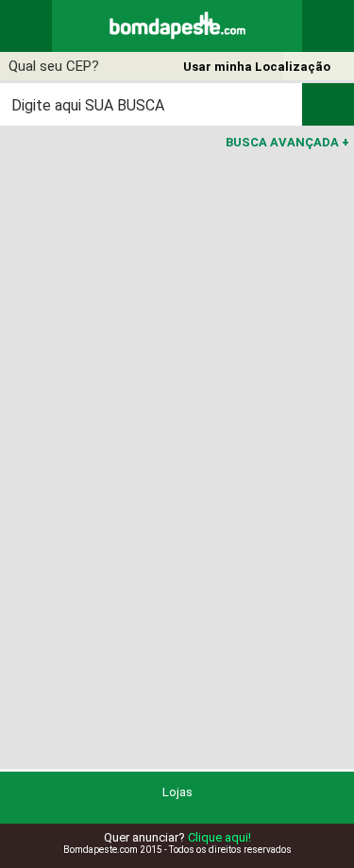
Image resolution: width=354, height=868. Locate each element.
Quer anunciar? (177, 837)
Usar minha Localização (256, 67)
